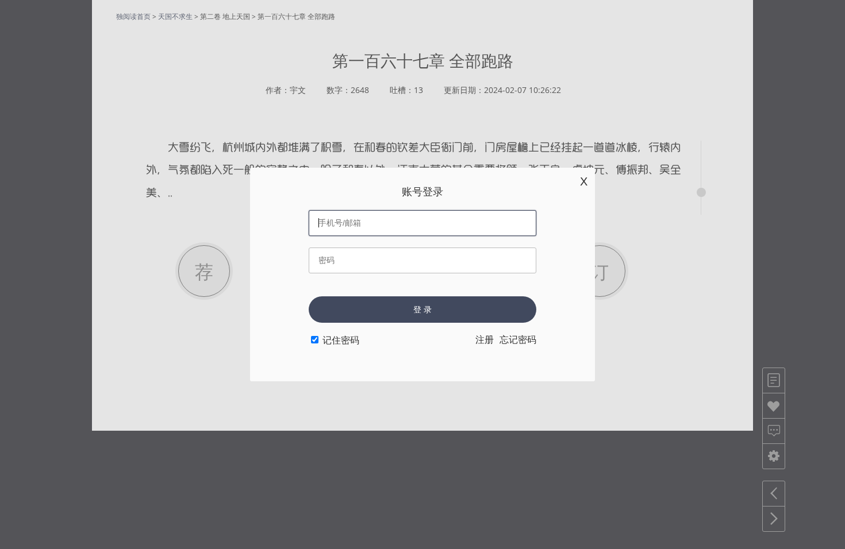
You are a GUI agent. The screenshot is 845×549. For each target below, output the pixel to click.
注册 (484, 340)
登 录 (422, 309)
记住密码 (340, 340)
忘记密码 (518, 340)
